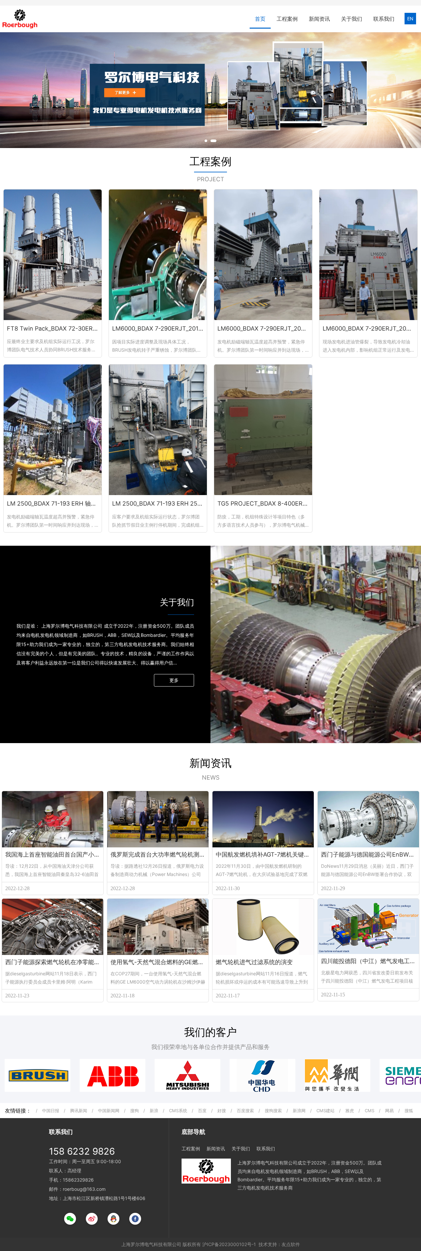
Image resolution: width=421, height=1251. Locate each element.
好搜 (221, 1110)
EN (410, 18)
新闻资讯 (319, 18)
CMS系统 (178, 1110)
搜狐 (409, 1110)
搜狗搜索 (273, 1110)
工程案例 (287, 18)
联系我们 (383, 18)
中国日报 (50, 1110)
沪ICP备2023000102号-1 (229, 1244)
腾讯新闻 (78, 1110)
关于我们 (351, 18)
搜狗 (134, 1110)
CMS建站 (325, 1110)
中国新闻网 (108, 1110)
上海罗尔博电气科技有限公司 (151, 1244)
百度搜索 (245, 1110)
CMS (369, 1110)
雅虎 (349, 1110)
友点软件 (291, 1244)
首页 (260, 18)
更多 (174, 680)
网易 (389, 1110)
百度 (202, 1110)
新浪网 (299, 1110)
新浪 (154, 1110)
